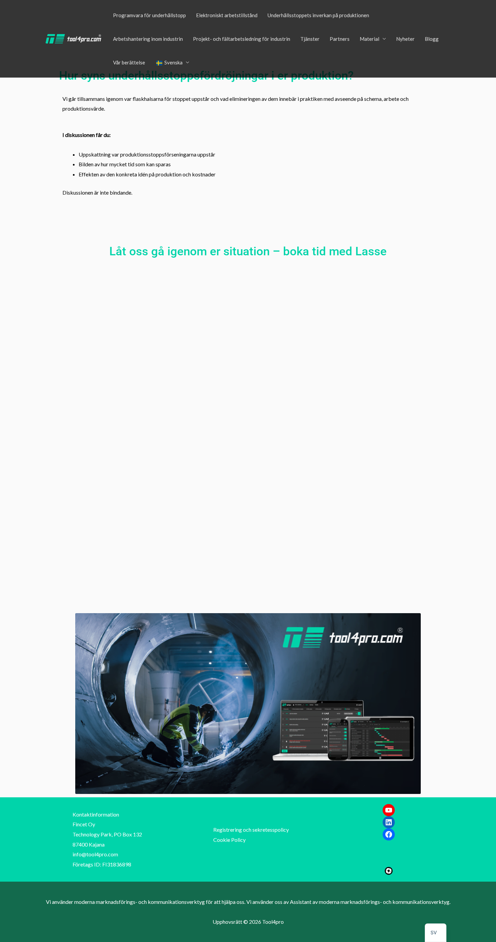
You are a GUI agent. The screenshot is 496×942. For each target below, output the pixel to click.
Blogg (432, 39)
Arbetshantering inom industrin (148, 39)
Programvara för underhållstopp (149, 15)
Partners (340, 39)
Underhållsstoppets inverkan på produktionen (318, 15)
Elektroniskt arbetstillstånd (226, 15)
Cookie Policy (229, 839)
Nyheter (405, 39)
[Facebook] (389, 834)
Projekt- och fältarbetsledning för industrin (241, 39)
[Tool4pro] (73, 38)
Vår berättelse (129, 62)
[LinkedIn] (389, 822)
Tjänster (310, 39)
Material (369, 39)
